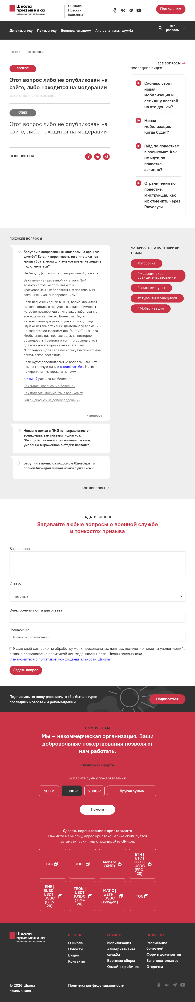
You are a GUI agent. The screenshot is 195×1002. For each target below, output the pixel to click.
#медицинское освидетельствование (156, 275)
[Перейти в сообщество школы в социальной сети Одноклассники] (115, 10)
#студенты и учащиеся (157, 297)
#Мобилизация (150, 308)
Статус (15, 583)
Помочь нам (170, 8)
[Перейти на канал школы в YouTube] (139, 10)
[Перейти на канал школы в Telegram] (131, 10)
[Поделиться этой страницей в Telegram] (106, 157)
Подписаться (167, 698)
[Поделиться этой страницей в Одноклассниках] (88, 157)
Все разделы (173, 28)
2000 (92, 791)
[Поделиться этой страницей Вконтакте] (97, 157)
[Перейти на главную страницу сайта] (32, 10)
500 (47, 791)
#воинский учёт (151, 287)
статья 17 (31, 379)
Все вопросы (35, 52)
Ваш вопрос (20, 548)
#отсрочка (146, 263)
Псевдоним (20, 629)
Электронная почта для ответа (36, 610)
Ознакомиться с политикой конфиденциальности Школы (60, 659)
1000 (70, 791)
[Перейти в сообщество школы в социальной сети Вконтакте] (123, 10)
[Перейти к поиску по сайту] (159, 28)
